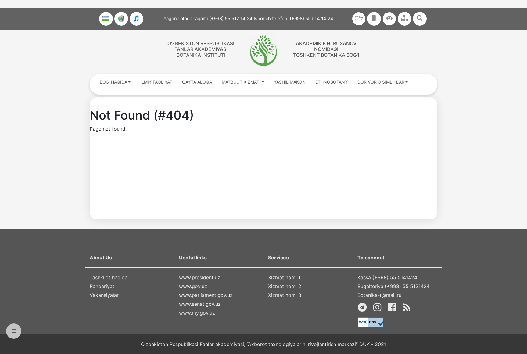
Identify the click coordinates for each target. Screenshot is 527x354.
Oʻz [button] (358, 18)
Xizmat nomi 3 (284, 295)
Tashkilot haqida (108, 277)
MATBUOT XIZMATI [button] (241, 82)
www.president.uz (199, 277)
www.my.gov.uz (197, 313)
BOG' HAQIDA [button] (113, 82)
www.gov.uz (193, 286)
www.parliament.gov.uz (206, 295)
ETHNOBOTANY (331, 82)
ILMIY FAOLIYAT (156, 82)
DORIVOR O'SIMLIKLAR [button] (380, 82)
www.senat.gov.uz (200, 304)
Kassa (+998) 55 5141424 (387, 277)
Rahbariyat (102, 286)
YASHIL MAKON (290, 82)
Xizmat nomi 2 (284, 286)
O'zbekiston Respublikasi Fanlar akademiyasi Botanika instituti (200, 49)
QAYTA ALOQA (197, 82)
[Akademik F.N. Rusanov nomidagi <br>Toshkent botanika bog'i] (263, 50)
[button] (389, 19)
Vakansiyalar (104, 295)
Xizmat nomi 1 (284, 277)
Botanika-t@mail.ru (379, 295)
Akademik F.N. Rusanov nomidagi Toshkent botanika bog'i (326, 49)
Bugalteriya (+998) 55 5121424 (393, 286)
